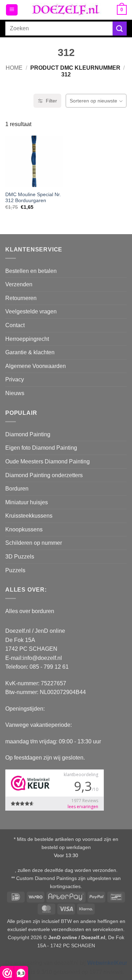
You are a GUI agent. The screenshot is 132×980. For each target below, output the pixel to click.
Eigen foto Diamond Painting (41, 448)
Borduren (17, 489)
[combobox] (59, 28)
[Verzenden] (120, 28)
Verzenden (18, 284)
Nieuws (14, 393)
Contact (15, 325)
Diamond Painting (27, 434)
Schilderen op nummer (33, 543)
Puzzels (15, 570)
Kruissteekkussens (28, 516)
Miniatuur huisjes (26, 502)
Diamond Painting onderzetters (44, 475)
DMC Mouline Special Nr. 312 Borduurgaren (33, 198)
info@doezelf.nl (42, 658)
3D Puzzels (19, 557)
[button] (12, 10)
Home (14, 68)
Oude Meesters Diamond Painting (47, 461)
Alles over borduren (29, 611)
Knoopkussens (24, 529)
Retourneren (21, 298)
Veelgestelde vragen (31, 311)
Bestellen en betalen (31, 271)
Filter (51, 101)
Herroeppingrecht (27, 339)
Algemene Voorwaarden (35, 366)
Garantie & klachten (30, 352)
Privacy (14, 379)
